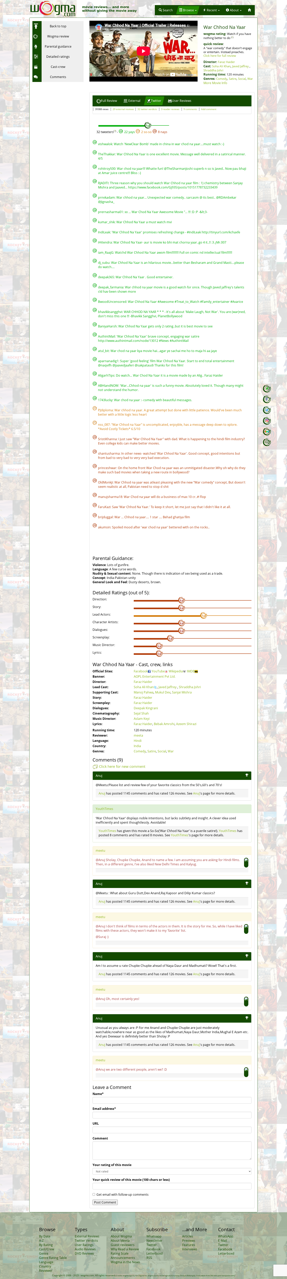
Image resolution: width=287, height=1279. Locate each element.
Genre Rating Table (53, 1258)
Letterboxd (154, 1253)
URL (96, 1123)
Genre (43, 1253)
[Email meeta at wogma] (267, 442)
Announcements (123, 1258)
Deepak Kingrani (146, 708)
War (250, 79)
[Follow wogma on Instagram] (267, 421)
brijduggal (105, 517)
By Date (44, 1236)
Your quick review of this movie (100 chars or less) (131, 1180)
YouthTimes (104, 809)
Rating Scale (119, 1253)
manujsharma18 (110, 497)
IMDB (191, 671)
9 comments (190, 109)
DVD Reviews (84, 1253)
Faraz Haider (226, 62)
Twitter (151, 1245)
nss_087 (104, 424)
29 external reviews (123, 109)
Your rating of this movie (112, 1165)
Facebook (141, 671)
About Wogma (121, 1236)
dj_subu (104, 262)
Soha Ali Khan (221, 66)
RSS (149, 1258)
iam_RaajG (105, 252)
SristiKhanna (107, 439)
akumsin (104, 527)
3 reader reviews (170, 109)
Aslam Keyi (142, 718)
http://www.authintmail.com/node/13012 (128, 341)
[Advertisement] (56, 108)
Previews (188, 1240)
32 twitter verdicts (147, 109)
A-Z (41, 1240)
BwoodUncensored (112, 302)
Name (98, 1094)
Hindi (138, 741)
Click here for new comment (122, 766)
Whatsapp (153, 1236)
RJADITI (103, 183)
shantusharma (109, 453)
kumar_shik (106, 222)
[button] (166, 10)
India (137, 746)
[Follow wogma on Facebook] (267, 399)
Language (46, 1262)
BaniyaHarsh (107, 326)
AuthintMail (106, 336)
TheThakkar (106, 154)
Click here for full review (219, 56)
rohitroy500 (106, 168)
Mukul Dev (162, 692)
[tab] (107, 100)
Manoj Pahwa (143, 692)
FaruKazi (104, 507)
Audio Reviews (85, 1249)
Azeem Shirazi (186, 724)
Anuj (102, 793)
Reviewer (45, 1270)
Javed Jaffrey (241, 66)
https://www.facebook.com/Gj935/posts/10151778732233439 (172, 187)
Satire (232, 79)
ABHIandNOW (108, 385)
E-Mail (222, 1240)
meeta (138, 735)
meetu (100, 850)
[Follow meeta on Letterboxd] (267, 431)
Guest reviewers (123, 1245)
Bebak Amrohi (164, 724)
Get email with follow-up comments (122, 1194)
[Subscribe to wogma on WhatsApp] (267, 389)
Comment (100, 1138)
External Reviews (87, 1236)
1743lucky (105, 400)
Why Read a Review (125, 1249)
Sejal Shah (141, 713)
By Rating (46, 1245)
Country (45, 1266)
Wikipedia (176, 671)
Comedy (221, 79)
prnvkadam (106, 197)
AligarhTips (106, 375)
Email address (104, 1109)
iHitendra (105, 242)
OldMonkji (105, 482)
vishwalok (105, 144)
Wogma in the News (125, 1262)
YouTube (158, 671)
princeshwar (107, 468)
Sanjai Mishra (182, 692)
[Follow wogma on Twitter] (267, 410)
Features (188, 1245)
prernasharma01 (110, 212)
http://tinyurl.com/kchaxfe (221, 232)
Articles (187, 1236)
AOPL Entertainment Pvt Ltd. (155, 676)
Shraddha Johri (213, 70)
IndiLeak (104, 232)
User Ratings (84, 1245)
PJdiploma (105, 410)
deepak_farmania (110, 287)
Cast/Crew (46, 1249)
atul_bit (103, 351)
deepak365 (106, 277)
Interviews (189, 1249)
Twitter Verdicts (86, 1240)
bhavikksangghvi (110, 312)
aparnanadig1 (108, 361)
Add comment (208, 109)
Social (242, 79)
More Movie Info (215, 83)
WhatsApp (225, 1236)
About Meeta (120, 1240)
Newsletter (154, 1240)
